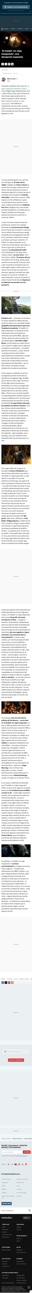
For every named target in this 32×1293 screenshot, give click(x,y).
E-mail (12, 64)
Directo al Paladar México (8, 1283)
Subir (25, 1218)
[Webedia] (6, 1219)
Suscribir (27, 1152)
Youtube (15, 1164)
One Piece (20, 28)
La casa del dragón (21, 1192)
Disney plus (5, 1182)
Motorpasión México (21, 1283)
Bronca (27, 28)
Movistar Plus (20, 1182)
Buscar (29, 1210)
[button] (12, 79)
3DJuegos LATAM (20, 1275)
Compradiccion (6, 1266)
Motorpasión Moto (21, 1252)
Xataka (3, 1227)
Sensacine (19, 1238)
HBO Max (4, 1192)
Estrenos (10, 979)
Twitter (6, 64)
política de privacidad (22, 1156)
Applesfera (4, 1232)
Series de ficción (6, 1179)
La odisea (6, 28)
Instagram (19, 1164)
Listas (18, 1186)
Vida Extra (19, 1229)
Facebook (2, 64)
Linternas (13, 28)
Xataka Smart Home (7, 1234)
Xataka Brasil (5, 1278)
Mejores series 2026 (17, 1138)
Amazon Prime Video (22, 1179)
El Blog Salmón (20, 1261)
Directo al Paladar (6, 1250)
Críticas (16, 979)
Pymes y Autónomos (22, 1264)
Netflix (3, 1186)
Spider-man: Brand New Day (8, 1197)
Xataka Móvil (5, 1229)
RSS (22, 1164)
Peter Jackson (25, 979)
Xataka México (5, 1275)
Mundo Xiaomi (5, 1237)
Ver (17, 1060)
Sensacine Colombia (21, 1280)
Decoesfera (4, 1264)
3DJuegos (19, 1227)
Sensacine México (21, 1278)
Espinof (18, 1241)
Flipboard (9, 64)
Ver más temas (6, 1203)
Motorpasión (20, 1250)
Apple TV (4, 1189)
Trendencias (5, 1261)
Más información (24, 1291)
